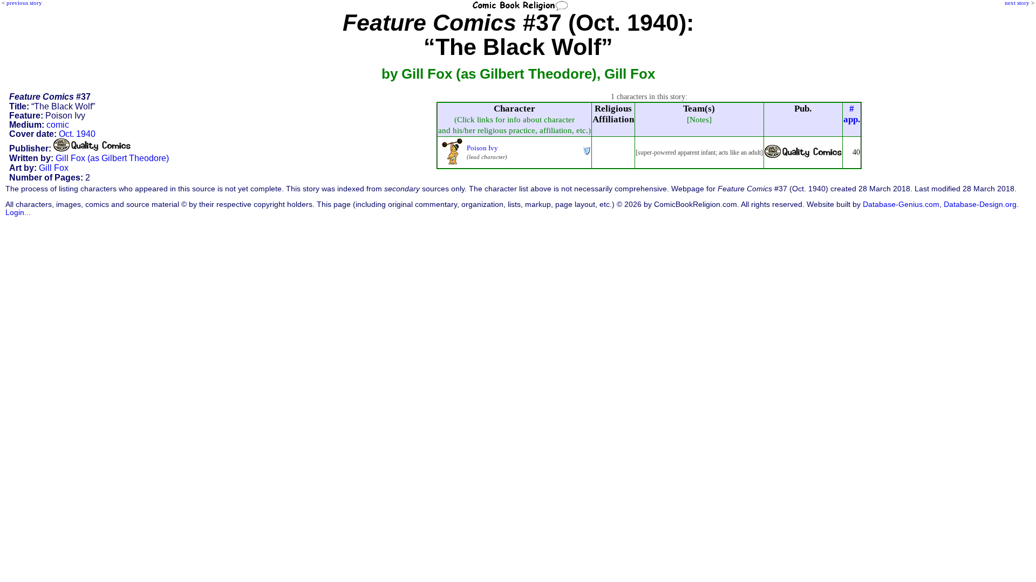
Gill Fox (54, 167)
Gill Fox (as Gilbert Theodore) (112, 158)
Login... (18, 213)
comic (57, 124)
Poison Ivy (482, 148)
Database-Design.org (980, 204)
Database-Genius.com (901, 204)
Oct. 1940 (77, 133)
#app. (851, 113)
